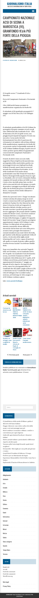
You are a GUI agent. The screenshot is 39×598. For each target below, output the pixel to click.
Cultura (5, 504)
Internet (5, 521)
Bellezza (5, 492)
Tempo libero (6, 550)
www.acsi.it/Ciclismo (14, 281)
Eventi (4, 513)
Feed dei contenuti (9, 572)
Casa (4, 496)
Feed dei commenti (9, 574)
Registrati (6, 567)
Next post (26, 355)
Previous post (14, 355)
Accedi (5, 569)
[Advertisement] (19, 76)
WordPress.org (8, 576)
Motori (5, 529)
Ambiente (5, 479)
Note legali (6, 582)
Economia (5, 508)
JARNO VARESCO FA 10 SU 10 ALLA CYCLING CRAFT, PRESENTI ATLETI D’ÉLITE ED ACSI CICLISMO (27, 316)
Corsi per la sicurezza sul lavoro (7, 310)
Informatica (6, 517)
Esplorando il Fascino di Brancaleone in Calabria (18, 462)
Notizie (5, 533)
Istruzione (5, 525)
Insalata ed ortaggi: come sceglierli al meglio (7, 341)
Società (5, 546)
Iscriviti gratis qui (14, 370)
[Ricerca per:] (19, 407)
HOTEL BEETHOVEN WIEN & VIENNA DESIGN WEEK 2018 (17, 312)
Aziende (5, 488)
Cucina (5, 500)
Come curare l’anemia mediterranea (27, 340)
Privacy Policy (7, 586)
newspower (13, 60)
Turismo (5, 554)
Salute (4, 537)
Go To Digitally (26, 594)
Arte (4, 483)
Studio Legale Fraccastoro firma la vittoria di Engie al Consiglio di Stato (17, 344)
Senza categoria (7, 542)
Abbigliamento (7, 475)
